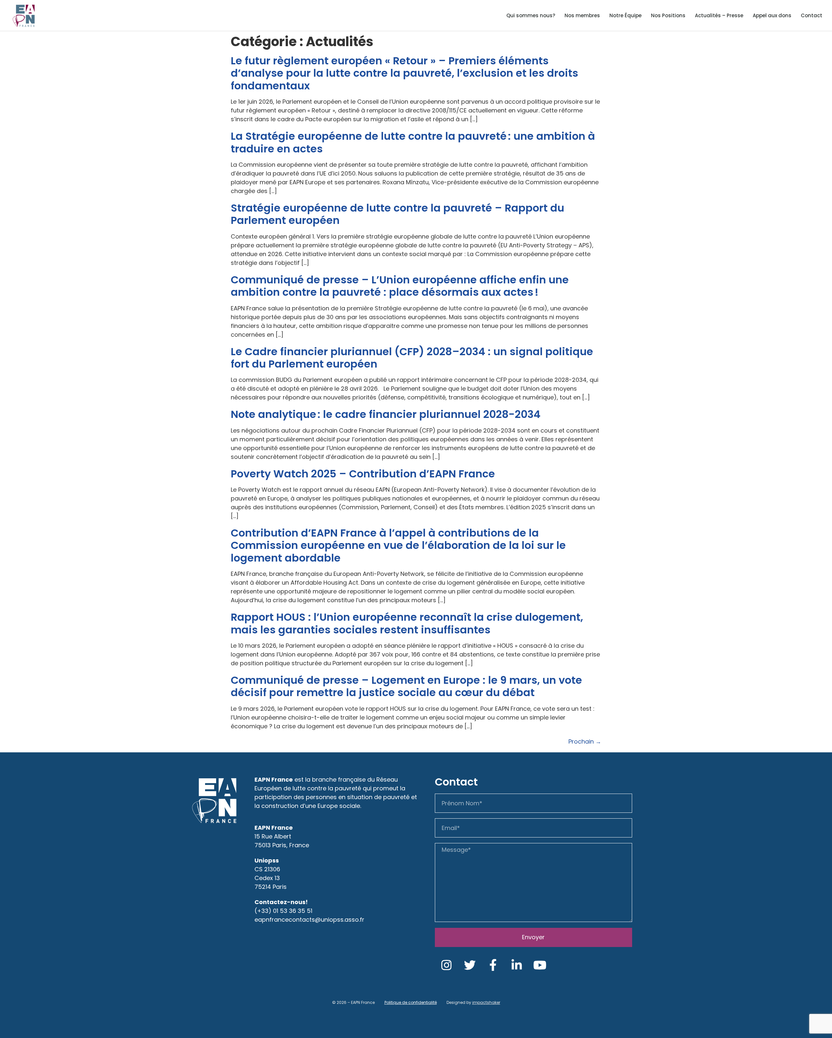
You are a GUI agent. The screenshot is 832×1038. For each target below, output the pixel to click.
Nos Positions (668, 15)
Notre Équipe (625, 15)
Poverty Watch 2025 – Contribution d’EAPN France (363, 473)
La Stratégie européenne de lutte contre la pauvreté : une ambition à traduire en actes (413, 142)
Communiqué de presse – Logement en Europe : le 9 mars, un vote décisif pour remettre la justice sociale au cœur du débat (406, 686)
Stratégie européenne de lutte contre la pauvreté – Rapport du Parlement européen (397, 214)
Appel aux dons (772, 15)
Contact (811, 15)
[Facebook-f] (493, 965)
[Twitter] (470, 965)
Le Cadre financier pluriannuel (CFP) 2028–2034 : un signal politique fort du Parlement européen (412, 357)
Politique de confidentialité (410, 1002)
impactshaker (486, 1002)
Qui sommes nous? (530, 15)
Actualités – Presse (719, 15)
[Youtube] (540, 965)
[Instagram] (446, 965)
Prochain (584, 741)
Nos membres (582, 15)
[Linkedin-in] (516, 965)
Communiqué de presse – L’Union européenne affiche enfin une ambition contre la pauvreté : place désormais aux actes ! (400, 285)
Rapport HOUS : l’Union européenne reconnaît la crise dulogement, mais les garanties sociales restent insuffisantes (407, 623)
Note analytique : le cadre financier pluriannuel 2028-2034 (387, 414)
